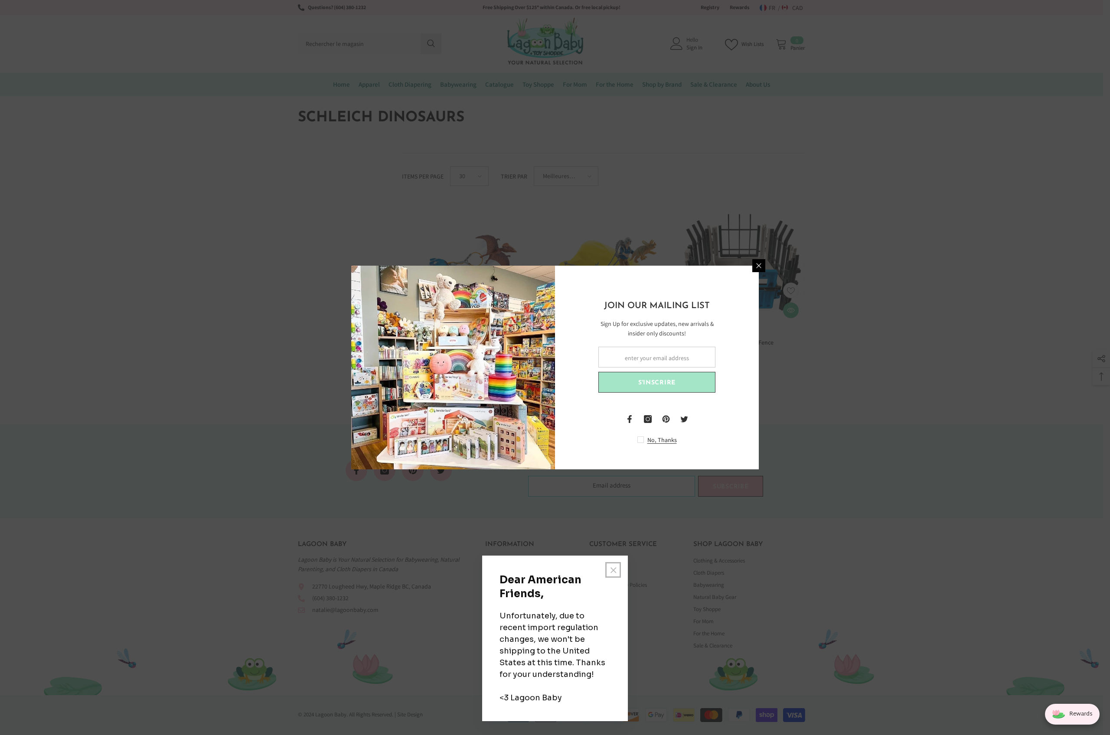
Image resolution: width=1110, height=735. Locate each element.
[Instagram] (648, 419)
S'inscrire (657, 383)
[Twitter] (684, 419)
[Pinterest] (666, 419)
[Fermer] (758, 265)
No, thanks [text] (662, 440)
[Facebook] (629, 419)
